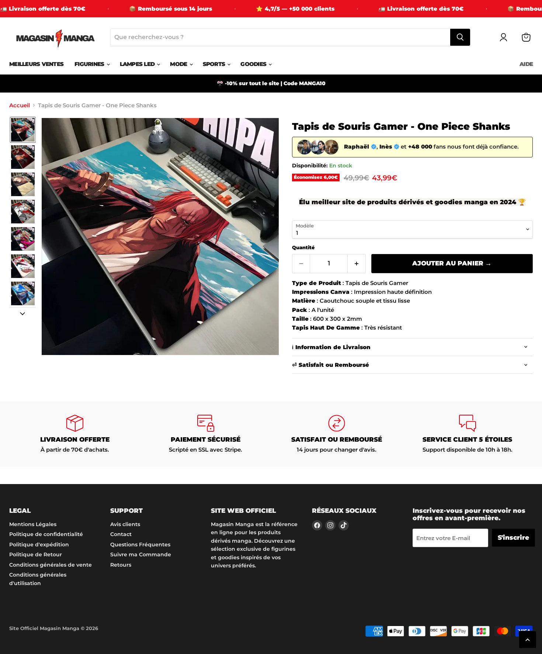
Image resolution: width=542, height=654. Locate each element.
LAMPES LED (138, 63)
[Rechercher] (460, 37)
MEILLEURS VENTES (36, 63)
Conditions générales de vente (50, 564)
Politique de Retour (35, 554)
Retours (120, 564)
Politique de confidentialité (46, 534)
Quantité (303, 247)
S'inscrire (513, 537)
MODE (179, 63)
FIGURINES (90, 63)
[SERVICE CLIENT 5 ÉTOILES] (467, 434)
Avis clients (125, 524)
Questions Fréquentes (140, 544)
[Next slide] (22, 313)
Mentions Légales (32, 524)
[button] (22, 129)
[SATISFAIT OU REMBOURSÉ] (336, 434)
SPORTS (215, 63)
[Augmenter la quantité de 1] (357, 263)
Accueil (19, 105)
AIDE (526, 63)
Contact (121, 534)
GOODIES (254, 63)
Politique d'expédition (39, 544)
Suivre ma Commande (140, 554)
